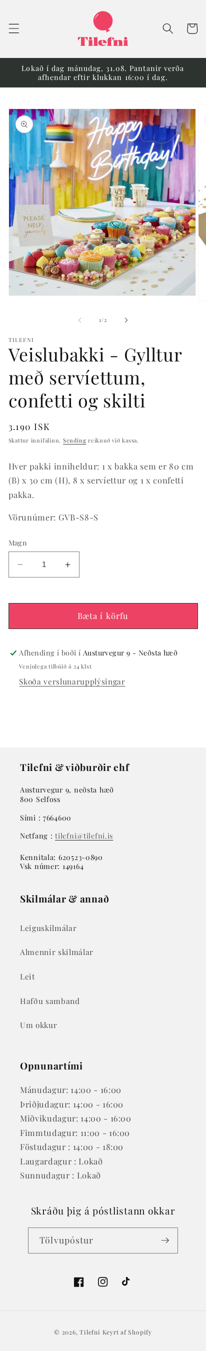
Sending (74, 440)
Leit (27, 976)
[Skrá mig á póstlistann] (165, 1241)
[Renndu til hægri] (126, 320)
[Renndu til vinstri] (80, 320)
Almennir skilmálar (57, 951)
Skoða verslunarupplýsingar (72, 681)
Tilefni (90, 1332)
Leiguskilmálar (48, 927)
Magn (18, 543)
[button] (14, 28)
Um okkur (38, 1025)
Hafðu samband (50, 1001)
